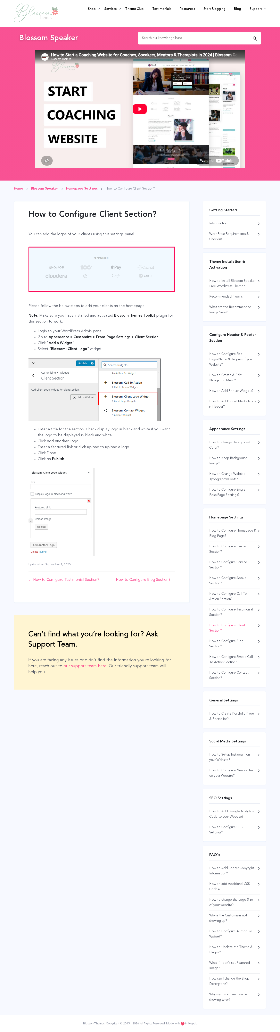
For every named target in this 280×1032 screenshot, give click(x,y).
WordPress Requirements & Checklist (229, 236)
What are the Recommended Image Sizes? (230, 310)
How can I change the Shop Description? (229, 981)
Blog (237, 9)
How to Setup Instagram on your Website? (229, 757)
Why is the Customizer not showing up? (228, 918)
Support (256, 9)
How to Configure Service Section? (228, 565)
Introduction (218, 223)
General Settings (223, 700)
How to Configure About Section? (227, 580)
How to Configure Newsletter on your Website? (231, 773)
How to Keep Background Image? (228, 461)
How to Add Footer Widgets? (231, 391)
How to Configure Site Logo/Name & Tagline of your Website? (231, 359)
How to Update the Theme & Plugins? (231, 950)
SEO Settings (220, 798)
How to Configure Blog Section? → (145, 580)
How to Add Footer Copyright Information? (231, 871)
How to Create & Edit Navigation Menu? (225, 378)
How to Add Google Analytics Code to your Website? (231, 814)
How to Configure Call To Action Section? (228, 596)
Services (110, 9)
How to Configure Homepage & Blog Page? (232, 533)
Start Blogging (214, 9)
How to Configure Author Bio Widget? (230, 934)
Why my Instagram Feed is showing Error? (228, 997)
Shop (92, 9)
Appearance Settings (227, 429)
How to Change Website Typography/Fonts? (227, 476)
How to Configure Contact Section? (229, 675)
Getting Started (223, 210)
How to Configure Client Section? (227, 628)
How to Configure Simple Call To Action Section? (231, 659)
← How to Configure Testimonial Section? (63, 580)
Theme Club (134, 9)
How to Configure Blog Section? (226, 644)
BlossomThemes (94, 1023)
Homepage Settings (226, 517)
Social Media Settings (227, 741)
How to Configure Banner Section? (227, 549)
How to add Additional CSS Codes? (229, 886)
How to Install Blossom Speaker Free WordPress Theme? (232, 283)
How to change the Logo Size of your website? (231, 902)
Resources (187, 9)
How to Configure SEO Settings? (226, 830)
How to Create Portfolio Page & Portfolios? (231, 716)
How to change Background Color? (229, 445)
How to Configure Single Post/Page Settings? (227, 492)
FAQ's (214, 855)
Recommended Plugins (225, 296)
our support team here (85, 666)
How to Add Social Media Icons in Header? (232, 404)
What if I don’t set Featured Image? (229, 965)
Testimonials (161, 9)
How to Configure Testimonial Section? (231, 612)
